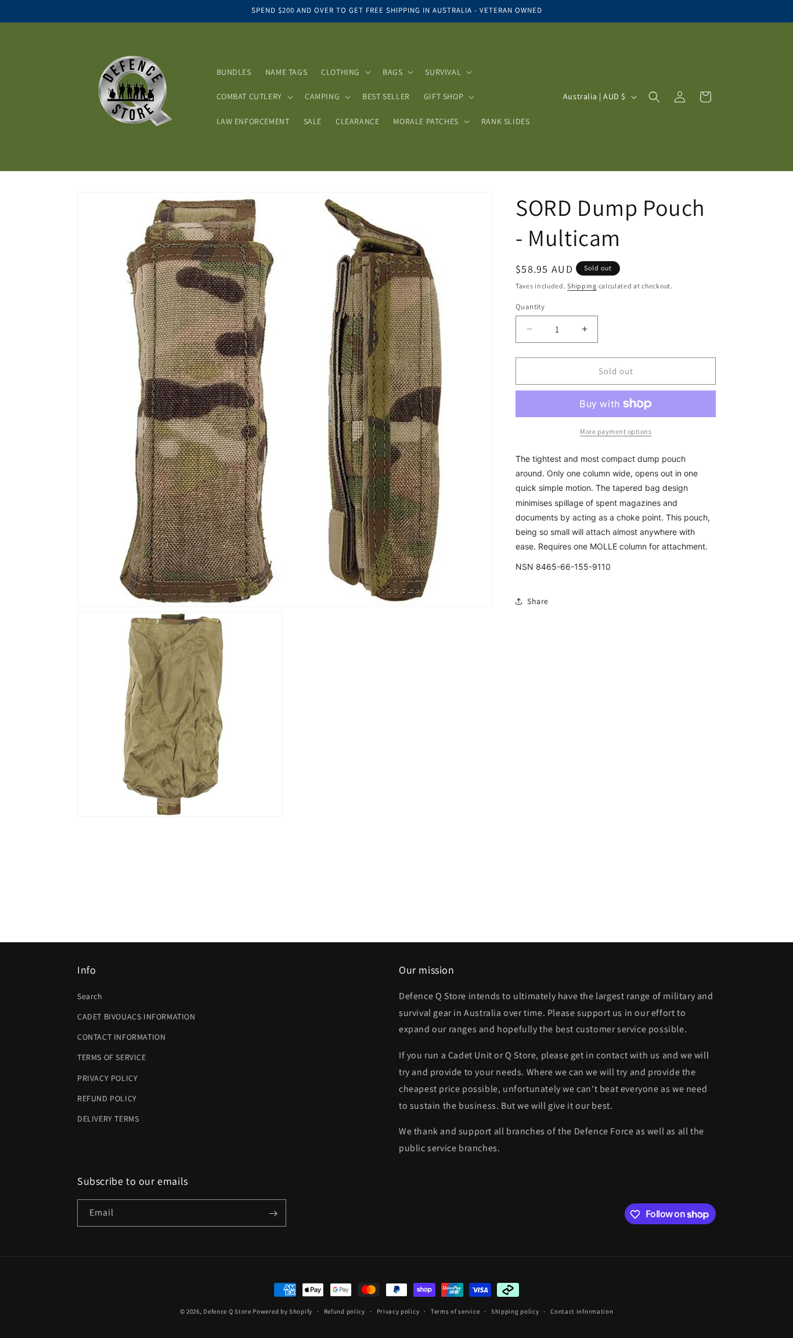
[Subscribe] (273, 1213)
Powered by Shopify (282, 1311)
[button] (345, 72)
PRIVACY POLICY (107, 1078)
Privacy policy (398, 1311)
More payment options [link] (615, 431)
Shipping (582, 285)
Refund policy (344, 1311)
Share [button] (538, 601)
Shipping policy (515, 1311)
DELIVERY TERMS (108, 1118)
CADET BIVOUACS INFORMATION (136, 1016)
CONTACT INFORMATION (121, 1037)
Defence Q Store (227, 1311)
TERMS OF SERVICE (111, 1058)
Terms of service (455, 1311)
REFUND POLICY (107, 1098)
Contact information (581, 1311)
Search (90, 996)
